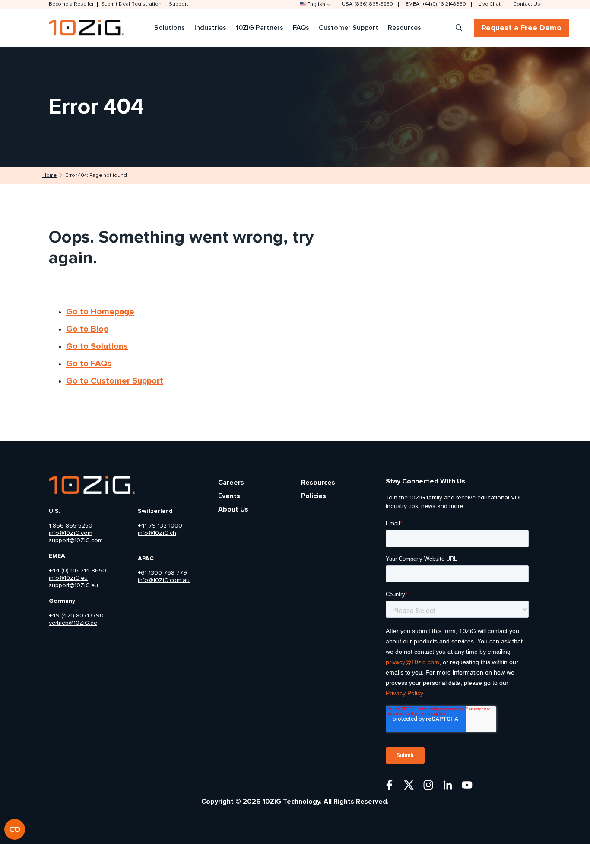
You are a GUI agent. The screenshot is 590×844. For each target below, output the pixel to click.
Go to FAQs (88, 363)
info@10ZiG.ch (157, 533)
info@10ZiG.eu (68, 578)
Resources (404, 27)
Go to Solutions (97, 346)
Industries (210, 27)
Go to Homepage (100, 312)
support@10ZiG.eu (73, 585)
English (316, 4)
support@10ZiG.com (76, 540)
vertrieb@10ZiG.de (73, 623)
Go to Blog (87, 329)
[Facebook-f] (389, 785)
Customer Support (348, 27)
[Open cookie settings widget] (14, 829)
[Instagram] (428, 785)
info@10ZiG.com (70, 533)
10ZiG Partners (259, 27)
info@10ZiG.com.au (164, 580)
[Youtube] (467, 785)
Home (49, 175)
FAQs (301, 27)
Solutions (169, 27)
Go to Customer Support (114, 381)
